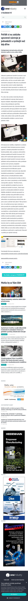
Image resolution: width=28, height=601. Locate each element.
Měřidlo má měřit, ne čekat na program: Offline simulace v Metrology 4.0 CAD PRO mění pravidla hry (13, 409)
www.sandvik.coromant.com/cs (9, 258)
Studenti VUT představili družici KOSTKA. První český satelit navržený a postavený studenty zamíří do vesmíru (13, 421)
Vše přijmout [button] (14, 594)
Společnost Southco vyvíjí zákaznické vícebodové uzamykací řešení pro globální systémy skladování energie (13, 329)
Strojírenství (4, 334)
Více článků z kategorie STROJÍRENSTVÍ (14, 275)
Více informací (19, 591)
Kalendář (6, 579)
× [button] (26, 582)
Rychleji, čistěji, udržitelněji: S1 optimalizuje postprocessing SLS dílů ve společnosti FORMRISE (13, 414)
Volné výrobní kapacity (17, 579)
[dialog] (14, 591)
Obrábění (4, 303)
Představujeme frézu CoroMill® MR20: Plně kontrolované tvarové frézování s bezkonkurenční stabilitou (13, 360)
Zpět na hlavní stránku (8, 23)
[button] (14, 598)
